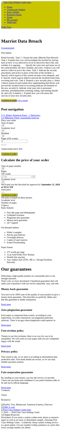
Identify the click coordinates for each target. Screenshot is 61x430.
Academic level (8, 128)
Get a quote (22, 100)
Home (9, 7)
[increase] (2, 144)
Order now (12, 22)
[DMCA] (8, 407)
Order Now (6, 27)
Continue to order (9, 100)
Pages (3, 138)
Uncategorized (7, 48)
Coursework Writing (16, 9)
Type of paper (7, 123)
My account (12, 20)
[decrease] (5, 144)
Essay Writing (13, 12)
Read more (6, 304)
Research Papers (14, 15)
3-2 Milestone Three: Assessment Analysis (20, 118)
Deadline (5, 133)
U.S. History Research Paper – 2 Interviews (20, 115)
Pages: (4, 171)
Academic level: (8, 179)
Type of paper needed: (11, 166)
